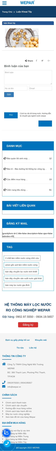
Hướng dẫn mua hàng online (19, 408)
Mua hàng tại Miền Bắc (16, 433)
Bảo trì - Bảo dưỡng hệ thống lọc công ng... (26, 169)
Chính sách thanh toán (16, 402)
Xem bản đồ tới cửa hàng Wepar (20, 417)
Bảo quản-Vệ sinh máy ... (18, 158)
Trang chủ (7, 12)
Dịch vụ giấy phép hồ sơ (17, 340)
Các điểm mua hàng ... (17, 179)
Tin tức (20, 348)
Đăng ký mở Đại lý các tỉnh (18, 430)
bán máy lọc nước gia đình (17, 285)
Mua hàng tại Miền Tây (16, 442)
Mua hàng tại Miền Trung (17, 436)
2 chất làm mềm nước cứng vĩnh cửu (22, 258)
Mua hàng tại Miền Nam (16, 439)
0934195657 (26, 383)
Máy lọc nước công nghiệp (18, 414)
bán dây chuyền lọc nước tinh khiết (21, 271)
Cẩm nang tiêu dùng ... (17, 190)
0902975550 (13, 383)
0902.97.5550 (24, 316)
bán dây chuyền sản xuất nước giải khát (23, 278)
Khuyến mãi (41, 340)
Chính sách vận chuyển (16, 405)
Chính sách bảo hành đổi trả (18, 411)
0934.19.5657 (45, 316)
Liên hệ (32, 348)
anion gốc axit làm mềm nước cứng (21, 265)
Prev (11, 115)
